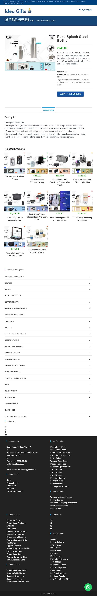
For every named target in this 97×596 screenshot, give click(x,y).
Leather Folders (57, 542)
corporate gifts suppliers (16, 416)
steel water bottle (63, 82)
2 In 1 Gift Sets (56, 470)
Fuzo (68, 74)
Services (8, 283)
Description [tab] (48, 110)
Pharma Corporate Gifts (15, 378)
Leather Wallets (56, 484)
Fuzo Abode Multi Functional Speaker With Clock (60, 182)
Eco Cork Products (58, 573)
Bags (7, 385)
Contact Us (11, 486)
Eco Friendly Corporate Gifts (18, 548)
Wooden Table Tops (58, 461)
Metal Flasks (55, 556)
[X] (5, 427)
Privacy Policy (12, 483)
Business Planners (14, 579)
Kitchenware (10, 397)
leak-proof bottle (77, 82)
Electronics (10, 410)
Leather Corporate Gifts (15, 334)
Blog (9, 480)
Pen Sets (54, 553)
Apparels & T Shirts (13, 296)
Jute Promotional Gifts (59, 579)
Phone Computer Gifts (14, 346)
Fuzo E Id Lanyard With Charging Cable (59, 219)
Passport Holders (57, 478)
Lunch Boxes (55, 508)
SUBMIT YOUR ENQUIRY (70, 94)
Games (53, 539)
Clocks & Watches (12, 359)
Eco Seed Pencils (57, 576)
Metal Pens (55, 548)
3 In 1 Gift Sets (56, 472)
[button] (52, 38)
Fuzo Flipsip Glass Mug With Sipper (82, 219)
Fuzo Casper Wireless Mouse (15, 177)
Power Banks (55, 570)
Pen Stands (11, 543)
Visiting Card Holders (59, 487)
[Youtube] (6, 435)
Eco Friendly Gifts (12, 353)
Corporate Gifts (12, 302)
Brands (8, 289)
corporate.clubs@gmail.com (24, 470)
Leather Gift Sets (57, 481)
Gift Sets (8, 327)
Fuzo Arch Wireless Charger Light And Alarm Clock (37, 217)
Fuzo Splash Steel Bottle (46, 21)
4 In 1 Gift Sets (56, 475)
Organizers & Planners (15, 365)
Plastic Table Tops (58, 464)
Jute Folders (55, 545)
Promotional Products (15, 315)
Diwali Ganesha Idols (59, 506)
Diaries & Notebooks (15, 534)
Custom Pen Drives (58, 565)
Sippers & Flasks (12, 340)
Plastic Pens (55, 551)
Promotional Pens (58, 447)
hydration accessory (69, 80)
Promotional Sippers (59, 559)
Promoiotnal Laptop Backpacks (63, 503)
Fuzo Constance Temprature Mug (37, 181)
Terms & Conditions (15, 491)
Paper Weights (56, 458)
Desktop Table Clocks (16, 573)
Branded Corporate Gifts (60, 453)
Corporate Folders (58, 450)
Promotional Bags (14, 554)
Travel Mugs (55, 562)
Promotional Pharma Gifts (18, 582)
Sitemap (10, 489)
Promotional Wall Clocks (17, 570)
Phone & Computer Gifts (17, 540)
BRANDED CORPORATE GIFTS (16, 308)
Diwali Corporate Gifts (14, 277)
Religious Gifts (11, 391)
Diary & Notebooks (12, 372)
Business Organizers (15, 576)
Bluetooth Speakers (58, 568)
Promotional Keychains (60, 455)
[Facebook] (5, 430)
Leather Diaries (56, 500)
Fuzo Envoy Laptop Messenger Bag (15, 219)
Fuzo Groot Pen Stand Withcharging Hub (82, 181)
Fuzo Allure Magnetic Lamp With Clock (15, 254)
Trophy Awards (11, 403)
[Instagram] (5, 432)
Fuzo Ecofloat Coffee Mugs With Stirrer (37, 251)
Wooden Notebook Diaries (61, 497)
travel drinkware (83, 80)
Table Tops (9, 321)
